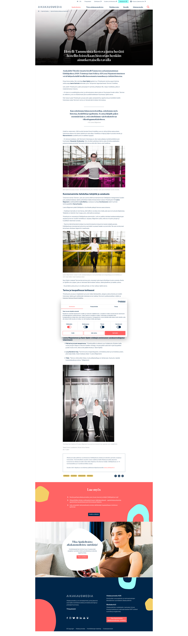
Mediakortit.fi (111, 605)
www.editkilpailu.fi (109, 467)
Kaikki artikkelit (94, 514)
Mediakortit (123, 1)
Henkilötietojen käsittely (94, 629)
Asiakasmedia (82, 475)
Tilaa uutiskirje (82, 557)
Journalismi (73, 475)
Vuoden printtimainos (110, 1)
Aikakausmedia (138, 7)
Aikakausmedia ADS (113, 596)
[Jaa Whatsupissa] (122, 476)
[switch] (86, 327)
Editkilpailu (97, 1)
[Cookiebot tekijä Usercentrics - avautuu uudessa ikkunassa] (119, 302)
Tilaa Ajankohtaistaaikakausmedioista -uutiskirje (117, 619)
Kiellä (72, 333)
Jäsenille (126, 7)
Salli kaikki (115, 333)
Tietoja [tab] (116, 306)
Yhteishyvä (89, 475)
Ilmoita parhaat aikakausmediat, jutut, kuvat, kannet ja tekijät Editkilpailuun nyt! (94, 497)
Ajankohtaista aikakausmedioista (59, 11)
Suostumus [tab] (72, 306)
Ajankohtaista (76, 7)
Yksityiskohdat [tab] (94, 306)
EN (80, 1)
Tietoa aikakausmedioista (94, 7)
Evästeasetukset (108, 629)
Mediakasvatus (114, 7)
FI (77, 1)
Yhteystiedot (87, 1)
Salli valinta (94, 333)
